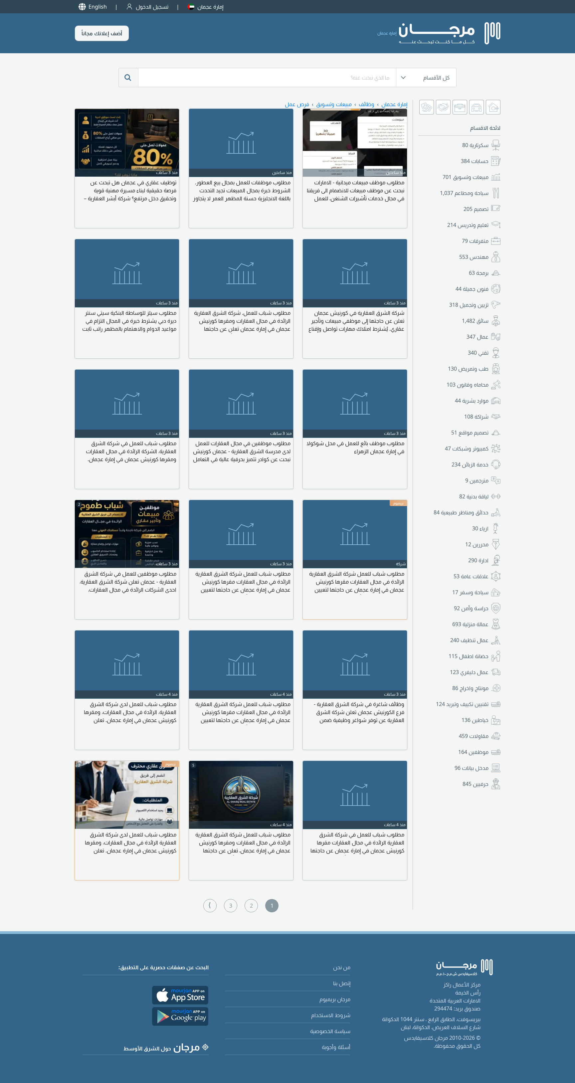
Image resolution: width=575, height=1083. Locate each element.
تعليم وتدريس (467, 225)
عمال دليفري (469, 672)
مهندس (473, 257)
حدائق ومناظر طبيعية (461, 512)
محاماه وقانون (467, 384)
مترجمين (476, 480)
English (98, 6)
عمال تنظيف (469, 640)
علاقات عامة (471, 576)
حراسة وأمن (471, 608)
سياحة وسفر (470, 592)
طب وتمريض (468, 368)
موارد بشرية (471, 400)
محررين (476, 544)
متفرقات (475, 241)
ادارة (478, 560)
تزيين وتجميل (468, 304)
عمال (477, 336)
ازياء (480, 528)
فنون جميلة (472, 288)
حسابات (474, 161)
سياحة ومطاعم (464, 193)
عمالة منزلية (470, 624)
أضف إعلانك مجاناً (102, 33)
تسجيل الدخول (152, 6)
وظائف (366, 104)
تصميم (476, 209)
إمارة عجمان (210, 6)
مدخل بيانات (471, 768)
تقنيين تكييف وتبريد (462, 704)
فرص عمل (297, 104)
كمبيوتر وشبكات (466, 448)
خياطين (475, 720)
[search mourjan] (128, 77)
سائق (475, 320)
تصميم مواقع (469, 432)
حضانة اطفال (468, 656)
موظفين (473, 752)
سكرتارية (475, 145)
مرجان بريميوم (334, 999)
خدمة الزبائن (470, 464)
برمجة (478, 272)
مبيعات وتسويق (465, 177)
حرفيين (475, 784)
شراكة (476, 416)
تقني (478, 352)
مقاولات (473, 736)
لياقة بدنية (473, 496)
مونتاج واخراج (470, 688)
